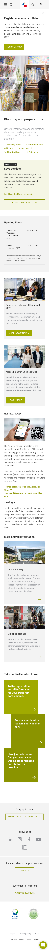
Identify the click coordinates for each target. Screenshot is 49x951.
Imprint (13, 934)
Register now (14, 47)
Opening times (14, 144)
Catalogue (33, 152)
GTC (37, 934)
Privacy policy (25, 934)
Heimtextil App (14, 152)
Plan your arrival (24, 893)
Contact (24, 870)
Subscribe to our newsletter (24, 817)
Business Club (27, 148)
